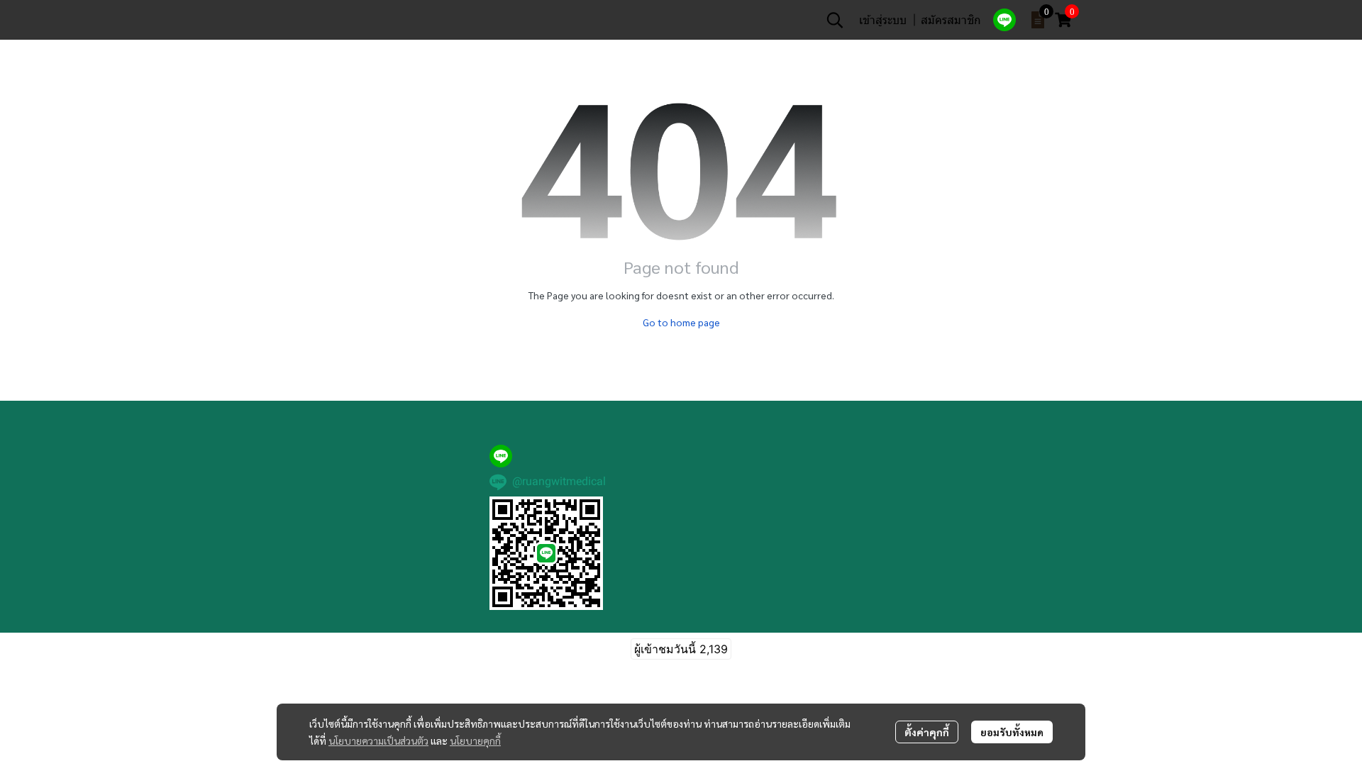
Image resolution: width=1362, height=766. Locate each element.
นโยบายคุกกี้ (475, 740)
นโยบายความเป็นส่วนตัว (378, 740)
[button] (835, 20)
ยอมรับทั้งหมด (1011, 732)
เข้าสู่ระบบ (883, 19)
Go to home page (681, 322)
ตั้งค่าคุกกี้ (926, 732)
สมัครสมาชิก (951, 19)
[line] (1004, 20)
